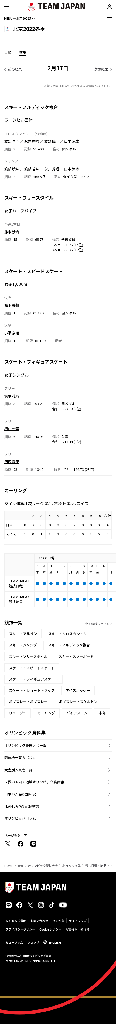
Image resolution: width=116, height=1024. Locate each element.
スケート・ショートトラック (31, 690)
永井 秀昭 (31, 141)
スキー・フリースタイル (28, 656)
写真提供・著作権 (77, 929)
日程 (7, 52)
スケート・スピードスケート (31, 667)
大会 (20, 866)
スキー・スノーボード (76, 656)
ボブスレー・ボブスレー (28, 701)
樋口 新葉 (11, 428)
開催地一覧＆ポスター (21, 757)
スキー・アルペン (23, 633)
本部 (102, 712)
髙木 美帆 (11, 305)
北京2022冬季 (71, 866)
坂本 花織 (11, 396)
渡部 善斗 (11, 141)
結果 (22, 52)
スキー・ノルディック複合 (69, 644)
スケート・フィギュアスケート (33, 679)
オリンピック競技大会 (43, 866)
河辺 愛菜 (11, 461)
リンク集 (58, 920)
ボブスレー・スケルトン (78, 701)
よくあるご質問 (15, 920)
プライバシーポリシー (20, 929)
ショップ (33, 942)
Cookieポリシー (50, 929)
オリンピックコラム (20, 818)
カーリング (46, 712)
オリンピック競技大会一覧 (25, 745)
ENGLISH (55, 942)
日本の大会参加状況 (20, 794)
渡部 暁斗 (51, 141)
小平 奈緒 (11, 332)
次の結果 (101, 69)
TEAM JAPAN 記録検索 (21, 806)
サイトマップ (78, 920)
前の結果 (15, 69)
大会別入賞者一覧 (18, 769)
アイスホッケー (78, 690)
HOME (8, 866)
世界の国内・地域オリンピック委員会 (34, 781)
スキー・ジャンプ (23, 644)
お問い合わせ (39, 920)
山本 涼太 (71, 141)
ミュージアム (14, 942)
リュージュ (17, 712)
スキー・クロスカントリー (69, 633)
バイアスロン (76, 712)
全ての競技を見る (97, 623)
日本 (9, 524)
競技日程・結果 (95, 866)
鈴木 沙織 (11, 231)
